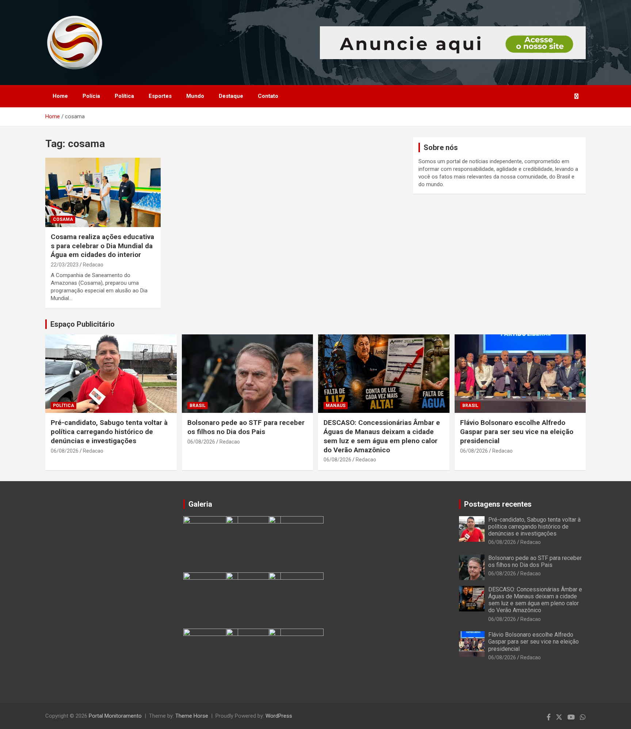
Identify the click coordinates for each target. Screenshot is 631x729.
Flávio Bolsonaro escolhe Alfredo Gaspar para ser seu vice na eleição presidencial (516, 431)
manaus (335, 405)
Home (60, 96)
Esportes (160, 96)
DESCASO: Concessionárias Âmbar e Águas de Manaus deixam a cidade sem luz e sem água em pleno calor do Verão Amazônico (382, 436)
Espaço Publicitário (82, 324)
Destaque (231, 96)
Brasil (198, 405)
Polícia (91, 96)
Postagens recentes (498, 504)
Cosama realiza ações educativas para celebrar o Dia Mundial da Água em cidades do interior (102, 246)
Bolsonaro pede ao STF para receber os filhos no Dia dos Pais (246, 427)
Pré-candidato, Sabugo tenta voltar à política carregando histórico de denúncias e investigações (109, 431)
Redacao (93, 265)
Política (124, 96)
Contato (268, 96)
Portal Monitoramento (115, 716)
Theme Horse (191, 716)
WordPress (278, 716)
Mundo (195, 96)
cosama (63, 219)
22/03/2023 (65, 265)
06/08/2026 (65, 451)
